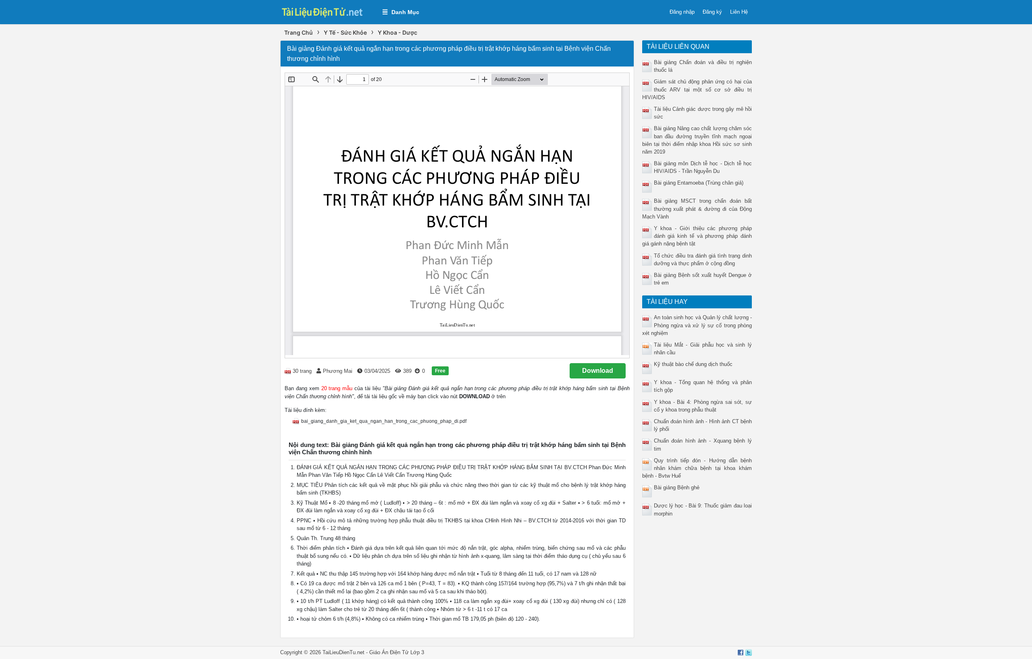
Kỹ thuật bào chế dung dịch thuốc (693, 364)
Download (597, 370)
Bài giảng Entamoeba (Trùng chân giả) (698, 183)
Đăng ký (712, 12)
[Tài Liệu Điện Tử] (327, 11)
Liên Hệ (739, 12)
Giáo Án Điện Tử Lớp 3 (396, 652)
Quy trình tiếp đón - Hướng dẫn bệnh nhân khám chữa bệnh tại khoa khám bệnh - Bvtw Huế (697, 468)
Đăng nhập (682, 12)
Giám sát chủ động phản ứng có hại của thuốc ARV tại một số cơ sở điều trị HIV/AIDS (697, 89)
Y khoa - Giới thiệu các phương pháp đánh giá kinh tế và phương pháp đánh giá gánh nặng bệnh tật (697, 236)
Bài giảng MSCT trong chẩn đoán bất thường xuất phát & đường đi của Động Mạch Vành (697, 208)
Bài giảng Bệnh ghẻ (676, 487)
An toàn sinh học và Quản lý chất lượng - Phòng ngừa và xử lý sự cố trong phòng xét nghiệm (697, 325)
